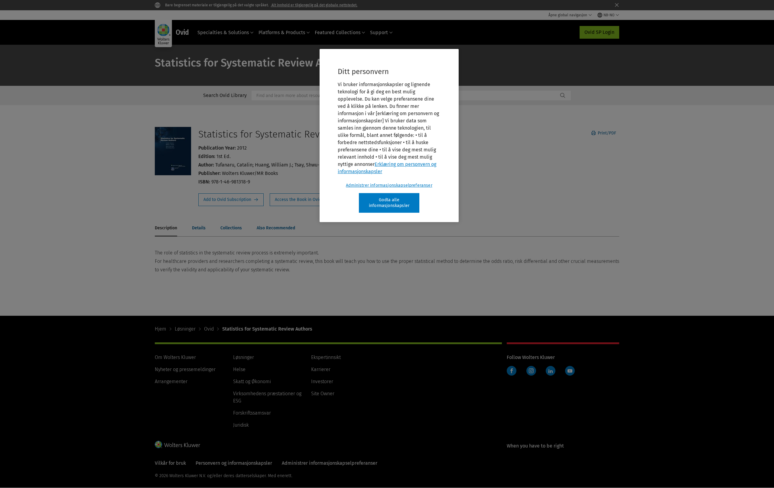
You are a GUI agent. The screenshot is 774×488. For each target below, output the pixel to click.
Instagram (531, 371)
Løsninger (185, 329)
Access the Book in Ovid (301, 200)
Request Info (231, 200)
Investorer (322, 381)
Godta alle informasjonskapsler (389, 202)
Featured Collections (337, 32)
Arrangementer (171, 381)
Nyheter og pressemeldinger (185, 369)
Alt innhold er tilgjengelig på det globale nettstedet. (314, 5)
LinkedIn (550, 371)
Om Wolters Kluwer (175, 357)
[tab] (166, 228)
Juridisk (241, 425)
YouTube (570, 371)
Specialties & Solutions (223, 32)
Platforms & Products (282, 32)
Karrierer (320, 369)
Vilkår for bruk (170, 463)
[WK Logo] (177, 444)
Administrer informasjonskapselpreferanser (389, 185)
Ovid (209, 329)
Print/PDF (606, 133)
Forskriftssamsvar (252, 413)
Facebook (511, 371)
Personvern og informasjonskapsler (234, 463)
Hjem (160, 329)
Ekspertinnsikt (326, 357)
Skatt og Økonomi (252, 381)
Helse (239, 369)
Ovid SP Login (599, 32)
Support (379, 32)
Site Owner (322, 393)
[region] (389, 135)
